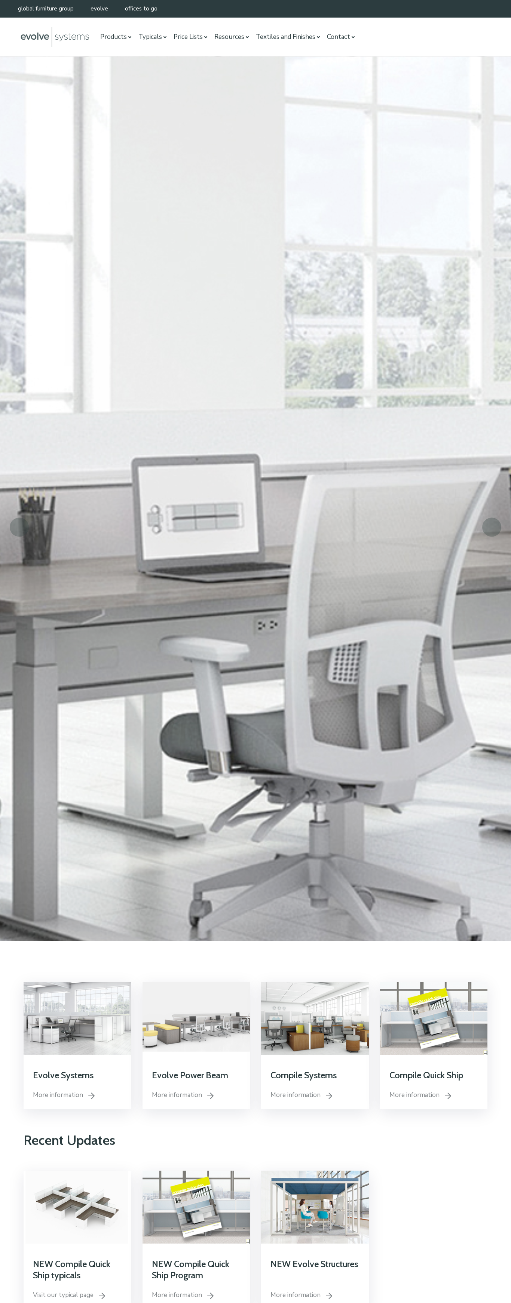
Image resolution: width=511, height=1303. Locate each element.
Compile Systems (303, 1288)
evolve (99, 8)
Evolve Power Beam (190, 1288)
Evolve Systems (63, 1288)
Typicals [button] (150, 37)
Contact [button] (338, 37)
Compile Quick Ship (426, 1288)
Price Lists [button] (188, 37)
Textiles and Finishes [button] (285, 37)
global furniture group (46, 8)
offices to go (141, 8)
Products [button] (113, 37)
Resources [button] (229, 37)
